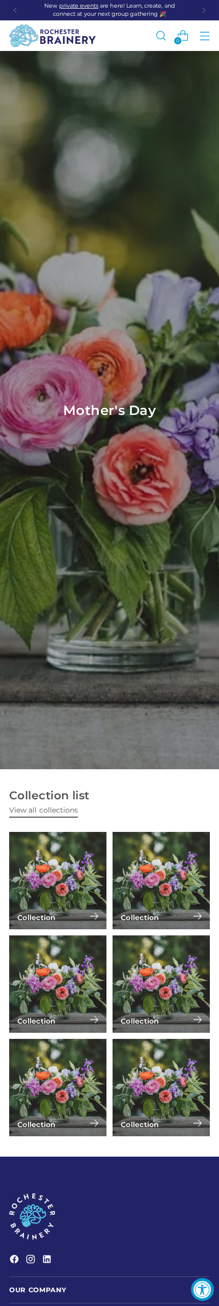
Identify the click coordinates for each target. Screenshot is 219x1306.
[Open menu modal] (204, 35)
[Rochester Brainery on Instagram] (31, 1260)
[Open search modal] (160, 35)
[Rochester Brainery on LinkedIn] (48, 1260)
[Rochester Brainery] (52, 35)
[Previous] (15, 10)
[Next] (204, 10)
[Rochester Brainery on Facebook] (15, 1260)
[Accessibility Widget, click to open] (202, 1289)
